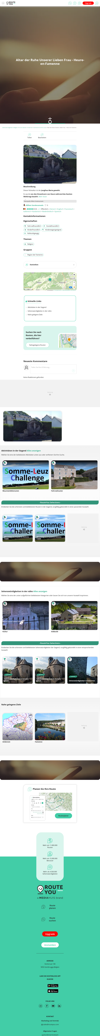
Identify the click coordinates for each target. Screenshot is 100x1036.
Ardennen (30, 127)
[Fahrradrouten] (74, 474)
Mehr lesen (43, 197)
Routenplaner (63, 816)
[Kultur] (26, 615)
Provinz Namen (22, 127)
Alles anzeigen (34, 450)
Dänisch (53, 209)
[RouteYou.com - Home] (10, 3)
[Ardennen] (18, 726)
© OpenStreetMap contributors (68, 290)
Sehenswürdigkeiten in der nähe (39, 311)
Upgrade (88, 3)
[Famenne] (50, 726)
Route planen (52, 906)
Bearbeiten (42, 137)
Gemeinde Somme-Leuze (40, 127)
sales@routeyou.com (51, 1024)
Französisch (69, 209)
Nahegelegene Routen (37, 345)
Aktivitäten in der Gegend (36, 307)
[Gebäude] (74, 615)
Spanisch (58, 211)
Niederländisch (47, 211)
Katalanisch (36, 211)
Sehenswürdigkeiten (7, 127)
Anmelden (50, 945)
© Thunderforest (57, 290)
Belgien (15, 127)
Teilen (29, 137)
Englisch (60, 209)
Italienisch (27, 211)
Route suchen (52, 919)
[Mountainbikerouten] (26, 474)
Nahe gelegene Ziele (34, 315)
